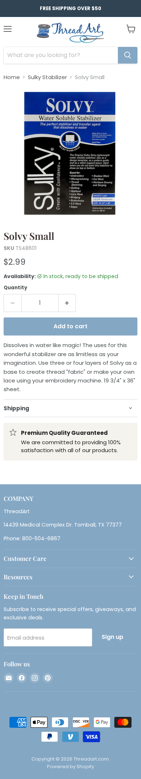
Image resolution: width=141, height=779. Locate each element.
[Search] (127, 55)
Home (12, 77)
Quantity (15, 287)
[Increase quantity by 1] (67, 303)
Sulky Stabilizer (47, 77)
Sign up (112, 637)
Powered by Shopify (70, 766)
